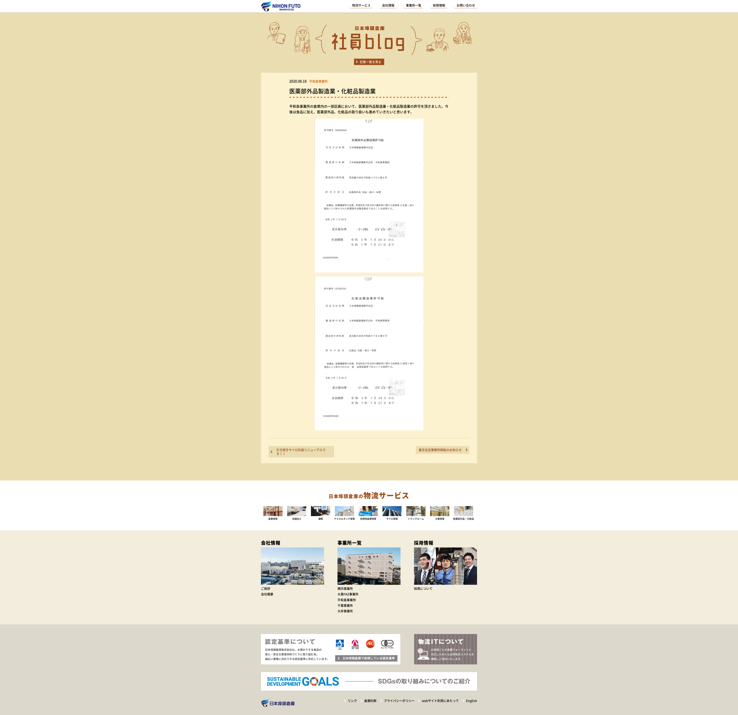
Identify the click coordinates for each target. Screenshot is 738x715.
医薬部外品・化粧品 (463, 519)
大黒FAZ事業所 (347, 594)
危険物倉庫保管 (368, 519)
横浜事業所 (345, 588)
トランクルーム (416, 519)
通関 (320, 519)
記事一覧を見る (370, 61)
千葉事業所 (345, 605)
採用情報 (439, 5)
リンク (352, 700)
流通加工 (296, 519)
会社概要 (267, 594)
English (471, 700)
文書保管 (439, 519)
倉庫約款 (370, 700)
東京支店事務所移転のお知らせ (440, 449)
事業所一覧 (413, 5)
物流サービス (361, 5)
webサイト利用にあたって (440, 700)
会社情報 (388, 5)
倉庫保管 (273, 519)
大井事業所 (345, 611)
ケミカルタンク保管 (344, 519)
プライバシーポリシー (399, 700)
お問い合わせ (466, 5)
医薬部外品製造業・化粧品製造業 (332, 91)
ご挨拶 (265, 588)
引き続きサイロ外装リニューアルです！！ (301, 451)
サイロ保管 (392, 519)
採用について (423, 588)
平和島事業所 (346, 599)
